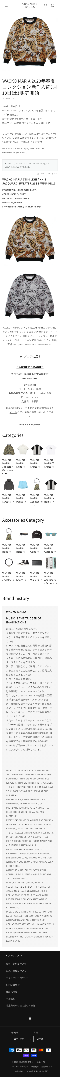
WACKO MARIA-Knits (20, 463)
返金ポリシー (42, 1062)
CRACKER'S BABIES (26, 1062)
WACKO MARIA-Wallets (34, 576)
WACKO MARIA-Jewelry (6, 576)
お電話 (45, 407)
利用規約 (10, 998)
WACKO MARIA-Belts (20, 548)
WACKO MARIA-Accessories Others (50, 578)
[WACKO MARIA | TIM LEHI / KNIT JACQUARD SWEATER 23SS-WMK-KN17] (30, 266)
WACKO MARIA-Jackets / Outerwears (8, 466)
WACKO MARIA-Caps (34, 548)
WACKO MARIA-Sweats (6, 498)
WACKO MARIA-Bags (6, 548)
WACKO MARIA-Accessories (36, 500)
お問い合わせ (13, 984)
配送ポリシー (47, 1067)
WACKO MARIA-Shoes (20, 576)
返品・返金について (16, 970)
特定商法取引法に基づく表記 (20, 1005)
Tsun (56, 173)
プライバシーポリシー (17, 977)
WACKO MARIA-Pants (20, 498)
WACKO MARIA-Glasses (48, 548)
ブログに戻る (32, 356)
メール (13, 412)
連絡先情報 (11, 991)
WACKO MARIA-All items (49, 498)
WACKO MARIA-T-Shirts (49, 463)
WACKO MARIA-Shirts (34, 463)
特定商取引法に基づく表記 (37, 1071)
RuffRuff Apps (45, 173)
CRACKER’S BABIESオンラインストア (21, 137)
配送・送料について (16, 963)
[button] (6, 5)
